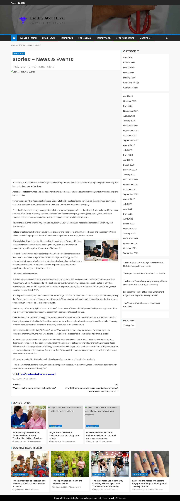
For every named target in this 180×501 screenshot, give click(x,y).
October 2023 (129, 135)
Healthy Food (104, 38)
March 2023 (128, 164)
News (26, 379)
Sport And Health (125, 38)
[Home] (14, 38)
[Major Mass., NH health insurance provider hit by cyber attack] (65, 417)
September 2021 (130, 253)
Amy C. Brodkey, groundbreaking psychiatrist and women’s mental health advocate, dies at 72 (91, 388)
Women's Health (130, 87)
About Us (145, 38)
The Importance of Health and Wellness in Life (144, 273)
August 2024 (129, 115)
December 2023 (130, 125)
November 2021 (130, 243)
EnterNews (108, 498)
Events (19, 379)
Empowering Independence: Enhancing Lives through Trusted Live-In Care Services (28, 435)
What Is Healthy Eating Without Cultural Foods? (34, 386)
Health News (48, 38)
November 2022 (130, 184)
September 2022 (130, 194)
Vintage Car (128, 325)
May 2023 (128, 155)
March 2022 (128, 223)
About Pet (127, 57)
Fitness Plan (84, 38)
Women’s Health (28, 38)
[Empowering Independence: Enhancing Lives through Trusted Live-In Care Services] (28, 417)
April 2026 (128, 96)
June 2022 (127, 209)
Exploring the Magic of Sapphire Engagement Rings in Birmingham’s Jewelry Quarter (149, 484)
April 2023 (128, 160)
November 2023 (130, 130)
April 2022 (128, 218)
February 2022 (130, 228)
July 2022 (127, 204)
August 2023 (129, 145)
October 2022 (129, 189)
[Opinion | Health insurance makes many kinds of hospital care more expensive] (102, 417)
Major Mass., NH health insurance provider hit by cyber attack (64, 435)
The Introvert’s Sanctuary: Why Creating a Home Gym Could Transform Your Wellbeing (107, 484)
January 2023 (129, 174)
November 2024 (130, 111)
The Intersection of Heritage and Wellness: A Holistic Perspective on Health (29, 484)
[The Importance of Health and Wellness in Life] (70, 464)
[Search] (166, 38)
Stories (33, 379)
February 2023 (130, 169)
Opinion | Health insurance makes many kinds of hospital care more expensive (101, 435)
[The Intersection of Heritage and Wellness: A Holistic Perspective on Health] (30, 464)
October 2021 (129, 248)
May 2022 (128, 214)
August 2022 (129, 199)
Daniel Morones (21, 67)
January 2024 (129, 120)
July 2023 (127, 150)
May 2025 (128, 106)
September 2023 (130, 140)
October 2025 (129, 101)
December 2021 (130, 238)
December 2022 (130, 179)
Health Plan (67, 38)
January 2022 (129, 233)
